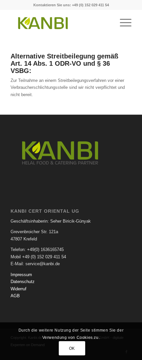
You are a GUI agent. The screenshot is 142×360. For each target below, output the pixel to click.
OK (72, 348)
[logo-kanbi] (59, 23)
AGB (15, 295)
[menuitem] (122, 23)
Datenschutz (23, 281)
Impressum (21, 274)
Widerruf (18, 288)
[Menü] (122, 23)
